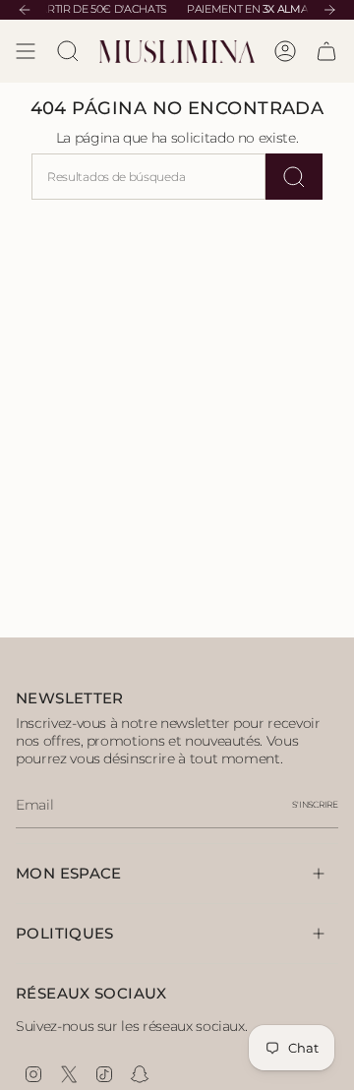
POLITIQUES (65, 933)
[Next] (329, 10)
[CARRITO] (326, 51)
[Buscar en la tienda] (294, 176)
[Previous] (24, 10)
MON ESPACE (69, 873)
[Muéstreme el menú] (25, 51)
